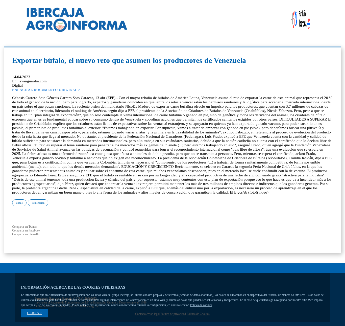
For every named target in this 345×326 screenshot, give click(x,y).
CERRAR (34, 313)
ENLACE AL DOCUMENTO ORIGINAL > (46, 90)
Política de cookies (201, 305)
